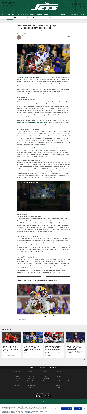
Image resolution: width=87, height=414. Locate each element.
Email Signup (17, 382)
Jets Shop (17, 380)
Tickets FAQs (31, 387)
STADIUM (46, 371)
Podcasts (70, 380)
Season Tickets (31, 376)
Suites (31, 382)
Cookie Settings (55, 408)
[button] (43, 195)
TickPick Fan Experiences (31, 389)
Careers (17, 376)
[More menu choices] (49, 14)
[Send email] (66, 37)
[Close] (84, 408)
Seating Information (46, 374)
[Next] (53, 316)
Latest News (70, 374)
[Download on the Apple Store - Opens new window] (38, 396)
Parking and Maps (46, 378)
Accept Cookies (77, 408)
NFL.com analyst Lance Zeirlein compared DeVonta (33, 148)
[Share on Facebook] (60, 37)
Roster (59, 374)
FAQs (17, 374)
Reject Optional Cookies (67, 408)
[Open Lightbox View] (43, 303)
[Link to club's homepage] (3, 14)
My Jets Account (31, 374)
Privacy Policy (29, 412)
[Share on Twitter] (63, 37)
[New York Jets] (43, 402)
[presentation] (84, 359)
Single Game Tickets (31, 380)
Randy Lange (24, 35)
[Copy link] (68, 36)
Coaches (58, 378)
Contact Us (17, 385)
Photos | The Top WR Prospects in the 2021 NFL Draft (37, 280)
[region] (43, 409)
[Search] (61, 14)
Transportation (46, 380)
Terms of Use (17, 378)
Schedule (58, 376)
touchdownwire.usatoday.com (28, 77)
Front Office (59, 380)
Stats (59, 387)
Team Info (59, 371)
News (70, 371)
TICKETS (31, 371)
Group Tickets (31, 378)
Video (70, 376)
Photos (70, 378)
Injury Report (58, 385)
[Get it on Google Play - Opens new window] (48, 396)
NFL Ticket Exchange (31, 385)
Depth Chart (59, 382)
